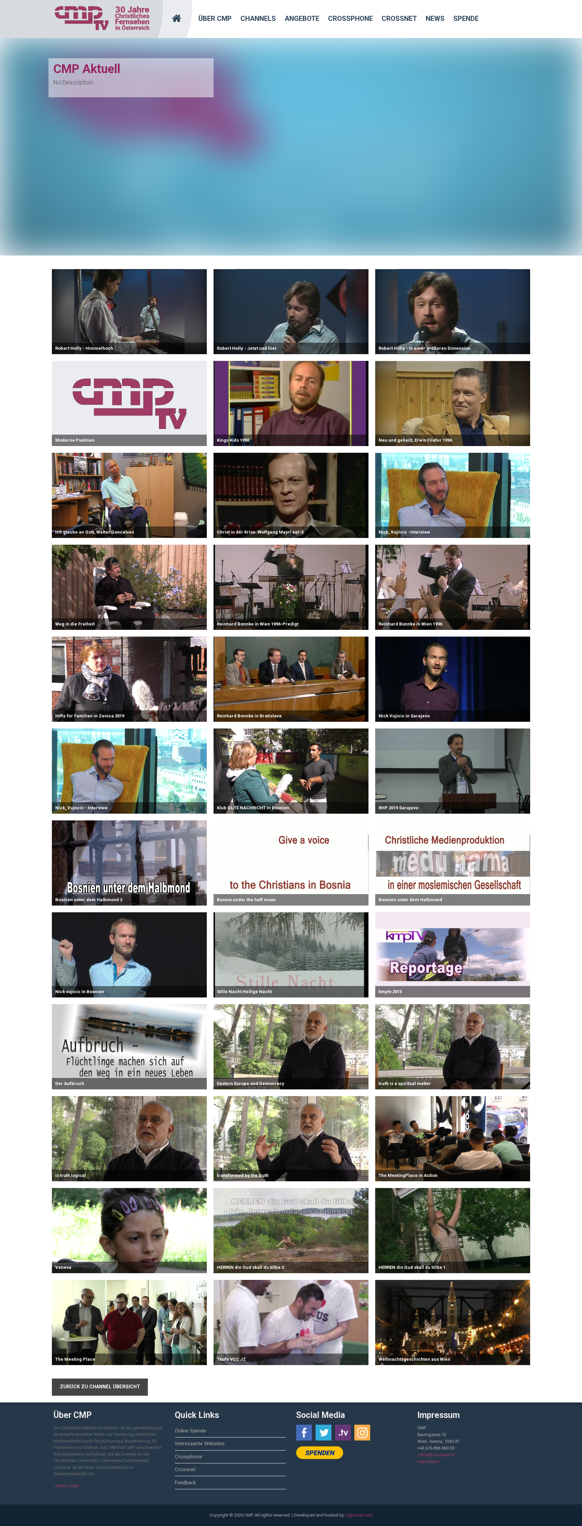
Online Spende (190, 1431)
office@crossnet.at (436, 1454)
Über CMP (215, 18)
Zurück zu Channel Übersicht (100, 1387)
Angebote (302, 18)
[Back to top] (560, 1510)
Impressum (428, 1461)
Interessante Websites (200, 1443)
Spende (466, 18)
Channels (258, 18)
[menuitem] (181, 15)
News (435, 18)
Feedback (185, 1483)
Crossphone (350, 18)
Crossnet (399, 18)
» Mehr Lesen (66, 1485)
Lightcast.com (359, 1515)
